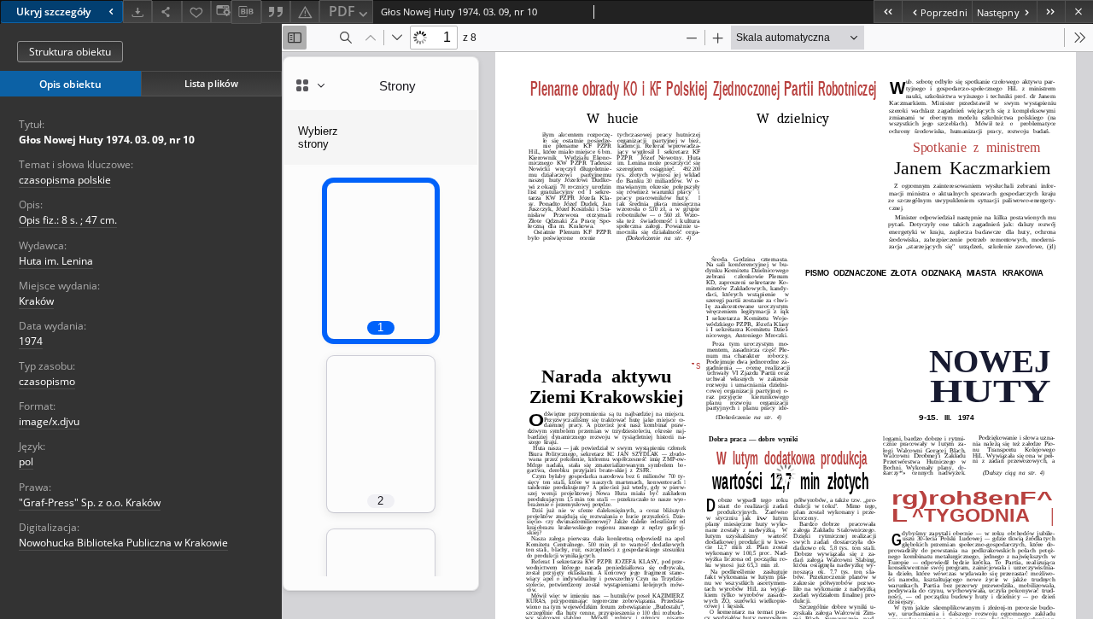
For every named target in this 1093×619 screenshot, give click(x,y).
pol (26, 461)
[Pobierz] (137, 11)
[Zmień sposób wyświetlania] (221, 11)
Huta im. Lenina (56, 261)
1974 (31, 341)
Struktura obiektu (70, 51)
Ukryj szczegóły (53, 11)
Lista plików (211, 83)
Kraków (36, 301)
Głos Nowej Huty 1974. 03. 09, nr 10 (107, 139)
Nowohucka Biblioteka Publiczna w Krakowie (123, 542)
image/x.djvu (49, 421)
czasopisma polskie (65, 179)
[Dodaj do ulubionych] (196, 11)
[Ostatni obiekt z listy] (1051, 11)
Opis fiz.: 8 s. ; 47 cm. (68, 220)
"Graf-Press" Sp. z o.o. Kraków (90, 502)
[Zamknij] (1079, 11)
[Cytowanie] (275, 11)
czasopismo (47, 381)
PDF (342, 11)
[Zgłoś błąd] (304, 11)
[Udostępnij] (166, 11)
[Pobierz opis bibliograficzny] (245, 12)
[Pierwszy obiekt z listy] (888, 11)
